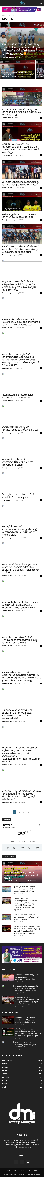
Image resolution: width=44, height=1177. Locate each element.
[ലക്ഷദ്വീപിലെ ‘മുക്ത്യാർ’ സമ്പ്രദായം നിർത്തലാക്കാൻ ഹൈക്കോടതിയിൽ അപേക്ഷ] (8, 1020)
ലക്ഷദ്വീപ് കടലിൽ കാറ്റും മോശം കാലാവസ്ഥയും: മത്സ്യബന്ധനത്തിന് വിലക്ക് (22, 875)
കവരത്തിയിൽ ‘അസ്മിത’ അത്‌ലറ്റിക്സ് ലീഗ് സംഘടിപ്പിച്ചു (20, 428)
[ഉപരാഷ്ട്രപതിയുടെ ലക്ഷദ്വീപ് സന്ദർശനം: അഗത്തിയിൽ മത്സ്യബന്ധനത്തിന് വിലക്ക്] (6, 889)
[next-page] (28, 812)
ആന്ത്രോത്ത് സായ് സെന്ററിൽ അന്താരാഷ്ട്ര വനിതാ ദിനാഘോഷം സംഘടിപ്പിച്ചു (21, 112)
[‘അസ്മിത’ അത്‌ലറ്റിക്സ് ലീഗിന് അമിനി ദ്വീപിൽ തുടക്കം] (22, 482)
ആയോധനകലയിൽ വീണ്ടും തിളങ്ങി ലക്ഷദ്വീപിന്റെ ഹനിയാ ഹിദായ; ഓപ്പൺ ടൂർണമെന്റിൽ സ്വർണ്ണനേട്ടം (19, 285)
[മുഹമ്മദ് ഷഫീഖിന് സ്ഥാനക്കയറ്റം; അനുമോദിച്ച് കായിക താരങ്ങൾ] (22, 169)
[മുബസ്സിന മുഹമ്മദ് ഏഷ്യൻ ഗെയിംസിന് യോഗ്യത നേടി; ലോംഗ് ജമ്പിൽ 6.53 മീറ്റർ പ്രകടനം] (17, 73)
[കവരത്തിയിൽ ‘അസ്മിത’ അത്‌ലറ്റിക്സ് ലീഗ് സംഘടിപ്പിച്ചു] (22, 414)
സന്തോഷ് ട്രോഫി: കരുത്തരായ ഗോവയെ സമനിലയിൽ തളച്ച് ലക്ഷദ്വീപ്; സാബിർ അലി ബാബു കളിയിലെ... (20, 568)
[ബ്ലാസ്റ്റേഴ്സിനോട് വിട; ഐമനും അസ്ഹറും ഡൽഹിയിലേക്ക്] (22, 201)
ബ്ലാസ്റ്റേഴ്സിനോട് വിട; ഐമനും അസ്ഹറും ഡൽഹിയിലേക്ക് (19, 215)
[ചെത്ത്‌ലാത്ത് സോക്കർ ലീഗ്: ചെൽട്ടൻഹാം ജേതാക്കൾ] (22, 382)
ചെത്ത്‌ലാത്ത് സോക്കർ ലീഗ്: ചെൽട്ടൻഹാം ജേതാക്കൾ (17, 396)
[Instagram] (22, 1162)
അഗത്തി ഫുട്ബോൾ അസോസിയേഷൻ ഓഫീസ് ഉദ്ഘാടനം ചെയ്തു (17, 462)
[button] (3, 3)
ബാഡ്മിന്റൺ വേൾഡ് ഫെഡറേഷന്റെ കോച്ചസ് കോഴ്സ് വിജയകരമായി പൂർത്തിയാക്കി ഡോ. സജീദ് (19, 530)
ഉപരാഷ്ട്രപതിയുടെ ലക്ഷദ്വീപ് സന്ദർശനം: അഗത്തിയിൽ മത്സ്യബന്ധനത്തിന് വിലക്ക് (25, 889)
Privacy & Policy (32, 1170)
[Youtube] (28, 1162)
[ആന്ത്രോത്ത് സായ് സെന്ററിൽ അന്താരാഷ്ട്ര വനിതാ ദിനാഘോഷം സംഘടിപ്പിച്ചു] (22, 96)
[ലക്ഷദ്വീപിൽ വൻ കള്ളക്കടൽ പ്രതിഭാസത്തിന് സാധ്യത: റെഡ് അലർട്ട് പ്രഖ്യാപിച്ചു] (6, 917)
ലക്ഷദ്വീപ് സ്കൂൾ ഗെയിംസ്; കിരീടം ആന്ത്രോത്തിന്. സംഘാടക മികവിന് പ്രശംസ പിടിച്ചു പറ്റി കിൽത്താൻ (21, 795)
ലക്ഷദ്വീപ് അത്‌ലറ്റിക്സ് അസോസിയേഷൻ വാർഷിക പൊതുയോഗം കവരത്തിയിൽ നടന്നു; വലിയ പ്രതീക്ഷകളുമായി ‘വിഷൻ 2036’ (20, 360)
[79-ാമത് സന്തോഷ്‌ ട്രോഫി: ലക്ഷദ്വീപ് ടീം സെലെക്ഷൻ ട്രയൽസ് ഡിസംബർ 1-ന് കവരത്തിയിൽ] (22, 697)
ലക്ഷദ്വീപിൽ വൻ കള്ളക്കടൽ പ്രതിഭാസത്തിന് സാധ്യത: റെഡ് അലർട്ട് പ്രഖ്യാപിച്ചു (26, 917)
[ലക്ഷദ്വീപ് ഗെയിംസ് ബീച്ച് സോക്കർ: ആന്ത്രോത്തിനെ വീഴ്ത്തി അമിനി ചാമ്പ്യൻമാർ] (22, 624)
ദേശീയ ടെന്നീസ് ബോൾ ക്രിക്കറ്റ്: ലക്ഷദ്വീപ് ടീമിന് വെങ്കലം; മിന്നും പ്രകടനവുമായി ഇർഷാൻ (20, 249)
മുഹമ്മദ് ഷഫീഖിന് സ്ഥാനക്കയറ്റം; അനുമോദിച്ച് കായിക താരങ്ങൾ (20, 183)
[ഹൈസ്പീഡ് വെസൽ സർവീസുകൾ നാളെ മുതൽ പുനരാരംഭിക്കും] (8, 1045)
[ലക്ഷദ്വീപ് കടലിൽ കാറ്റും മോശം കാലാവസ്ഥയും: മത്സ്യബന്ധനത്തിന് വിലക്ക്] (8, 977)
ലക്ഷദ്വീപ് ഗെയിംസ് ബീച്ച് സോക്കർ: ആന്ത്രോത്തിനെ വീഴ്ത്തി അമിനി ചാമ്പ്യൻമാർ (20, 640)
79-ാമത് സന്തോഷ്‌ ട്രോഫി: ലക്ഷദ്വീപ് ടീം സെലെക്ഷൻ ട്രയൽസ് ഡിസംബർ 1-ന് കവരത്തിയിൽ (17, 714)
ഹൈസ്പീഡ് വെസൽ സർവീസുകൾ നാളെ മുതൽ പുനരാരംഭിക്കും (25, 1044)
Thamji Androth (7, 57)
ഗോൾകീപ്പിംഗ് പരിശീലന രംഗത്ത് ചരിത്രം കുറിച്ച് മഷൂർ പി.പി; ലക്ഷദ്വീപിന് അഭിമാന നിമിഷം (20, 605)
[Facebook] (16, 1162)
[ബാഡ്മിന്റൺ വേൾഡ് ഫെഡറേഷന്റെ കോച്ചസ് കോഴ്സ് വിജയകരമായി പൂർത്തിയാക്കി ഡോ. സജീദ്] (22, 514)
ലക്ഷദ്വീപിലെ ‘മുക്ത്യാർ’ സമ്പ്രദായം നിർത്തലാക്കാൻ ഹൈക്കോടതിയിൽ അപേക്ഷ (26, 1020)
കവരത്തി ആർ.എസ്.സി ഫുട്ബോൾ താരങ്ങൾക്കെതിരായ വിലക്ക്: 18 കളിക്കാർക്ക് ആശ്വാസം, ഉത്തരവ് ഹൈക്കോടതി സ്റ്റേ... (21, 676)
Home (4, 16)
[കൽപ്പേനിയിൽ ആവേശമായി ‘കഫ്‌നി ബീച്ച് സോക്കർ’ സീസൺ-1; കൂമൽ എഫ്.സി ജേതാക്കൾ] (22, 306)
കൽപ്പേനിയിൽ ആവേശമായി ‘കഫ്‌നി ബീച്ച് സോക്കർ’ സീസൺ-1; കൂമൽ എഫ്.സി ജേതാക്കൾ (21, 322)
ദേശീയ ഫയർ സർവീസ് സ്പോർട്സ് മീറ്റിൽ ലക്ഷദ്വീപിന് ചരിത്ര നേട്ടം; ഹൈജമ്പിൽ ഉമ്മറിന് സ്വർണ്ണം (21, 148)
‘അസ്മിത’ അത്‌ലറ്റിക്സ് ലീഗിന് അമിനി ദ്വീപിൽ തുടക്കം (19, 495)
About (15, 1170)
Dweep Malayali (7, 187)
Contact (22, 1170)
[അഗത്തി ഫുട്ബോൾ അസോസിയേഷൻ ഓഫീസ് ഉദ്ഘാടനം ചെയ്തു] (22, 446)
